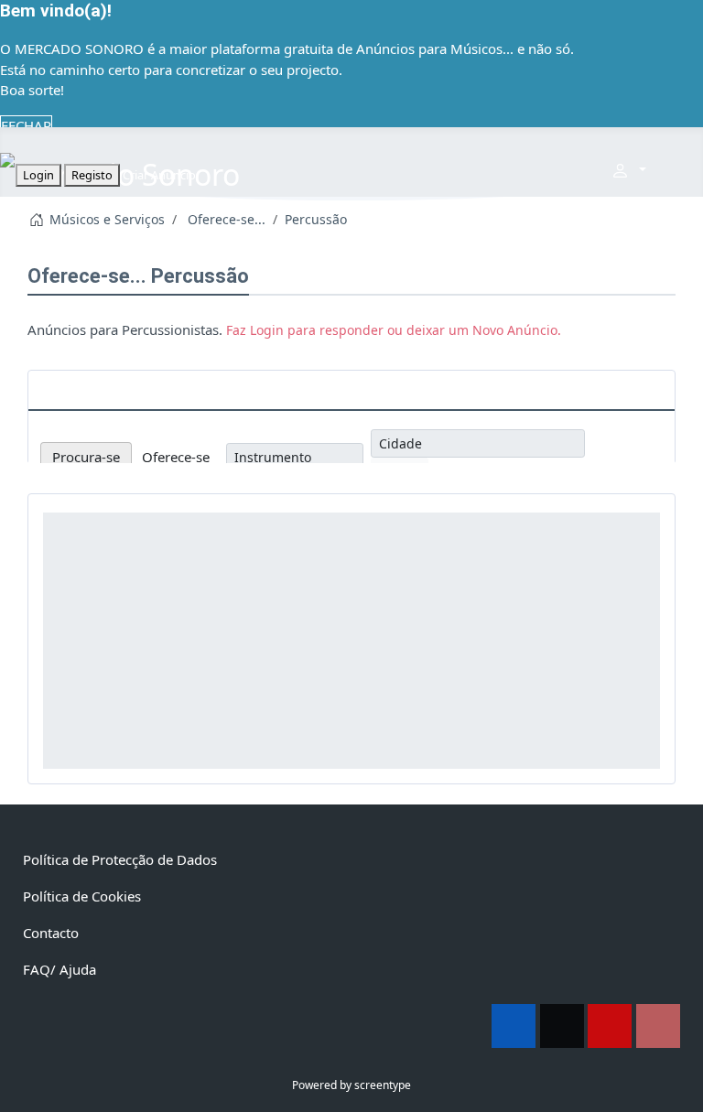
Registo (92, 175)
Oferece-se (176, 457)
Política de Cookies (82, 896)
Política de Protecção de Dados (120, 859)
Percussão (200, 276)
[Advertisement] (351, 641)
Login (38, 175)
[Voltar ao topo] (680, 1089)
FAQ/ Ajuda (59, 969)
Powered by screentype (351, 1085)
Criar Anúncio (159, 175)
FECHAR (26, 125)
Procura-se (86, 457)
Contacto (51, 932)
